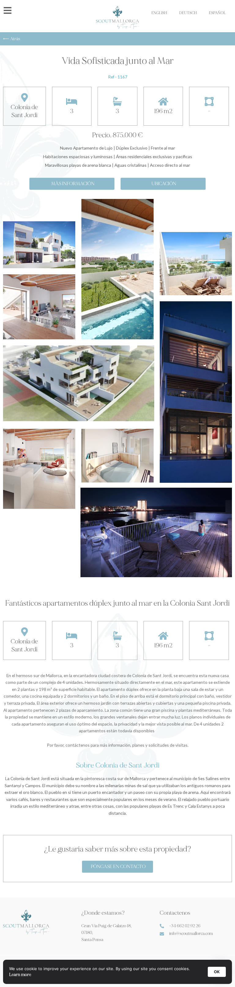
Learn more (20, 974)
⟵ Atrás (11, 38)
